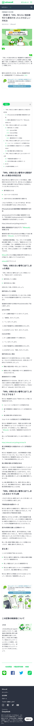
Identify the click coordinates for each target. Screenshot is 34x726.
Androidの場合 (13, 133)
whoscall (4, 261)
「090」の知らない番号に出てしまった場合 (16, 125)
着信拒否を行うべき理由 (16, 138)
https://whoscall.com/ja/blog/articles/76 (14, 442)
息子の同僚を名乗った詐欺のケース (16, 161)
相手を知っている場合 (12, 127)
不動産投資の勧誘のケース (14, 158)
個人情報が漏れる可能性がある (15, 151)
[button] (31, 2)
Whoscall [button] (4, 689)
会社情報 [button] (4, 695)
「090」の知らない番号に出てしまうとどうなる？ (17, 140)
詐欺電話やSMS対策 (7, 12)
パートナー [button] (5, 692)
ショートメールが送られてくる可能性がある (18, 143)
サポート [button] (4, 698)
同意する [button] (28, 719)
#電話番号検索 (18, 667)
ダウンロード (25, 2)
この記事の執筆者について (11, 166)
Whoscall (26, 227)
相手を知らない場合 (12, 135)
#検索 (27, 667)
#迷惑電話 (8, 667)
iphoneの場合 (13, 130)
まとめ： (7, 164)
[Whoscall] (7, 2)
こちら (25, 75)
